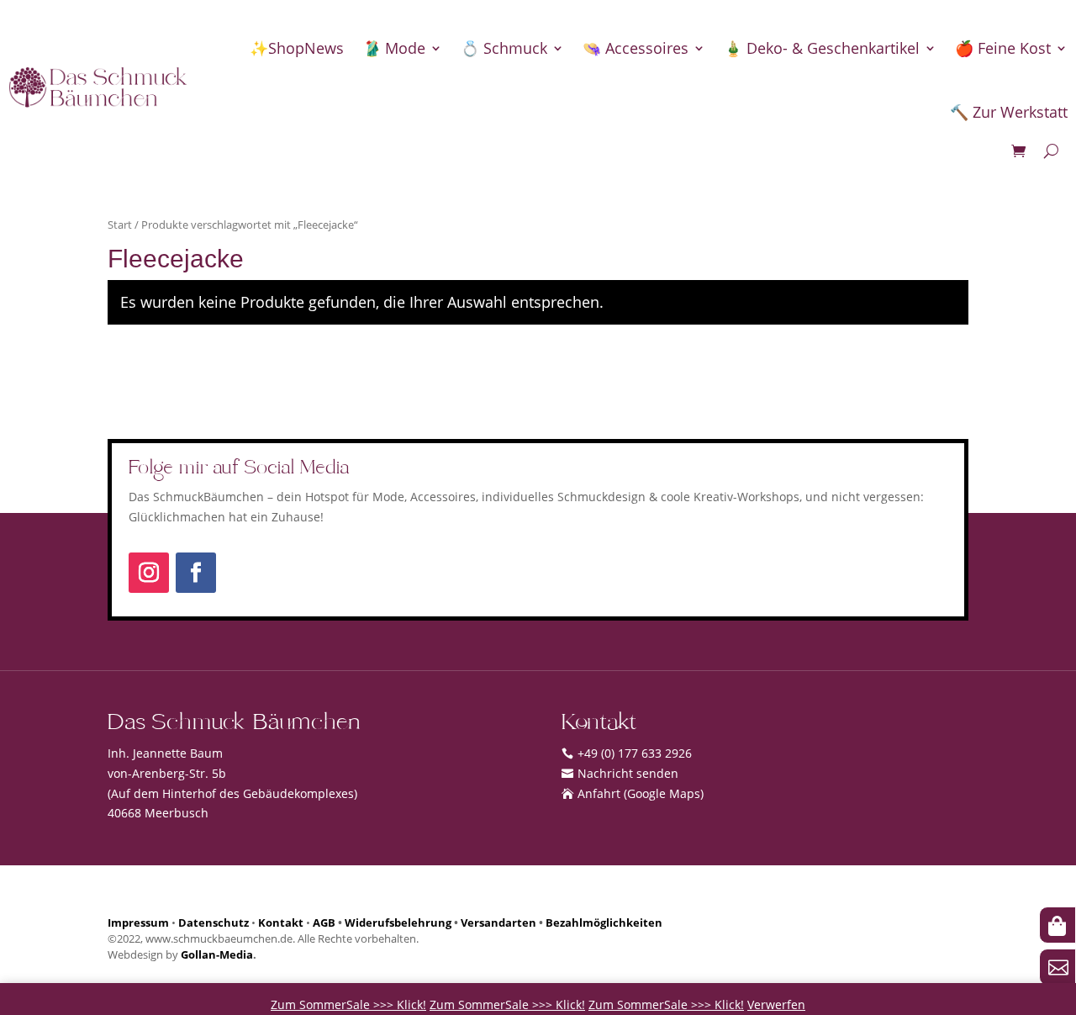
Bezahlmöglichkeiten (604, 923)
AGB (324, 923)
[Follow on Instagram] (149, 572)
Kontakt (280, 923)
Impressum (138, 923)
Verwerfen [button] (776, 1004)
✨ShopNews (297, 48)
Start (120, 224)
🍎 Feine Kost (1003, 48)
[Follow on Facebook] (196, 572)
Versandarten (498, 923)
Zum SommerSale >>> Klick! (348, 1004)
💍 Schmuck (504, 48)
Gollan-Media (217, 955)
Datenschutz (213, 923)
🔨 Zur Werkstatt (1009, 112)
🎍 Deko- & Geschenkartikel (822, 48)
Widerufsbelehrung (398, 923)
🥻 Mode (393, 48)
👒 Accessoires (635, 48)
